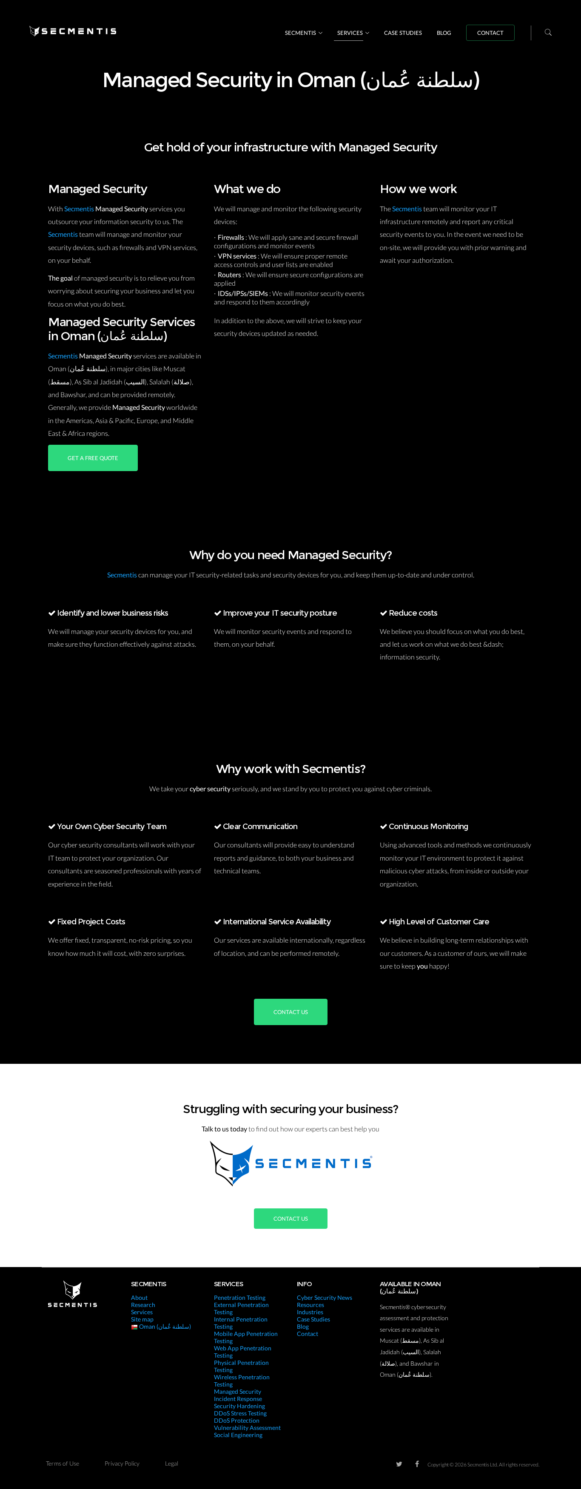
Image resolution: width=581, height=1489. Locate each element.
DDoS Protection (236, 1420)
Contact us (290, 1012)
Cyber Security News (324, 1297)
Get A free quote (93, 458)
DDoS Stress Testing (240, 1413)
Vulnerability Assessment (247, 1427)
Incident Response (238, 1398)
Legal (171, 1463)
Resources (310, 1304)
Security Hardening (239, 1405)
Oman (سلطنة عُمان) (164, 1326)
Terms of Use (62, 1463)
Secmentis (300, 32)
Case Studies (403, 32)
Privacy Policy (122, 1463)
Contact (490, 32)
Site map (142, 1319)
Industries (310, 1312)
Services (350, 32)
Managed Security (237, 1391)
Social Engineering (238, 1434)
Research (143, 1304)
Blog (444, 32)
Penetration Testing (239, 1297)
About (139, 1297)
